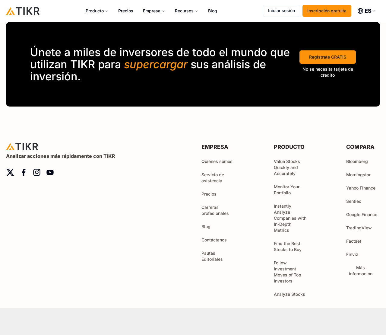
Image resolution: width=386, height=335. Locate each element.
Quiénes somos (217, 161)
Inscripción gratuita (326, 10)
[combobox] (367, 11)
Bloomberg (357, 161)
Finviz (352, 254)
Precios (125, 10)
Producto (95, 10)
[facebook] (23, 172)
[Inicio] (23, 10)
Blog (212, 10)
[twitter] (10, 172)
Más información (360, 270)
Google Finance (361, 214)
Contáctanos (214, 239)
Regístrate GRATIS (327, 56)
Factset (353, 241)
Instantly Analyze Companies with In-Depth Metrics (290, 218)
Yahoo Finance (360, 187)
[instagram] (37, 172)
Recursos (184, 10)
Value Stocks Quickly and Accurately (287, 167)
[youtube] (50, 172)
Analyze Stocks (289, 294)
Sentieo (353, 201)
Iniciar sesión (281, 10)
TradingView (359, 227)
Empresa (151, 10)
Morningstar (358, 174)
